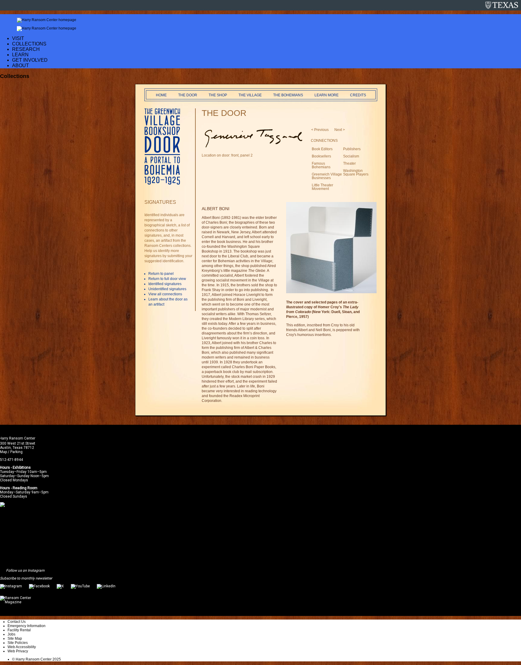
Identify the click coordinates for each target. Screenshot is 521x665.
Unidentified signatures (167, 289)
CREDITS (358, 95)
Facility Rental (19, 630)
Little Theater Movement (322, 187)
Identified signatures (165, 284)
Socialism (351, 156)
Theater (349, 163)
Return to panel (161, 274)
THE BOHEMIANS (288, 95)
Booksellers (321, 156)
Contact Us (17, 622)
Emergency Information (27, 626)
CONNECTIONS (324, 140)
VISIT (18, 38)
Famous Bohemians (321, 165)
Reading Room (25, 488)
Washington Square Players (355, 172)
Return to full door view (167, 279)
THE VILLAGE (250, 95)
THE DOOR (187, 95)
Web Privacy (18, 651)
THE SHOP (218, 95)
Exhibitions (22, 467)
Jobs (11, 634)
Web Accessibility (22, 647)
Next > (339, 130)
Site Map (15, 638)
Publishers (352, 149)
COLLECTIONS (29, 43)
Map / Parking (11, 452)
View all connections (165, 294)
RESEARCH (26, 49)
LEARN (20, 54)
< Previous (320, 130)
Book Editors (322, 149)
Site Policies (18, 643)
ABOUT (20, 65)
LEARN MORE (326, 95)
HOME (161, 95)
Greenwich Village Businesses (327, 176)
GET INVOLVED (30, 60)
